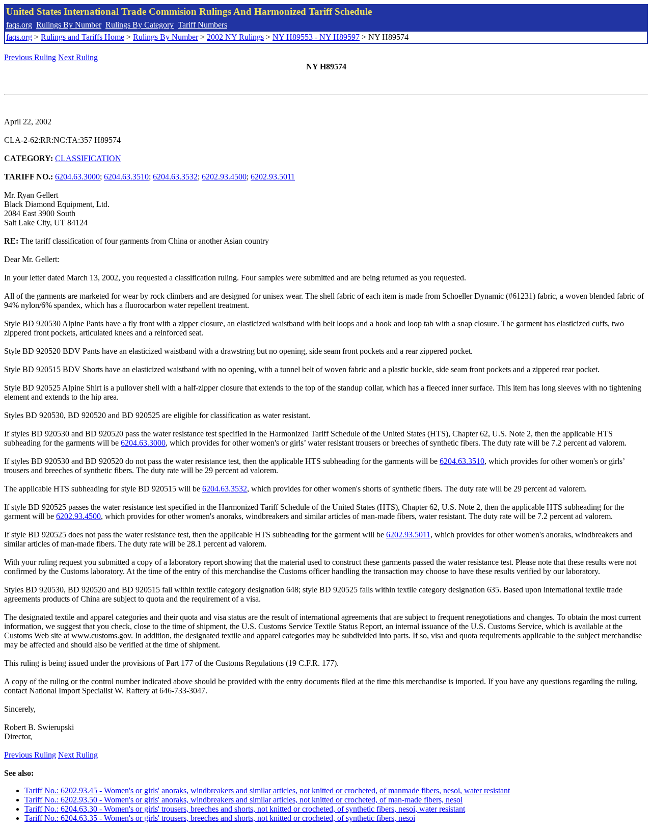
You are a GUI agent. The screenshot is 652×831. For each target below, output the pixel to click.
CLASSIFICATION (88, 158)
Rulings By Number (68, 24)
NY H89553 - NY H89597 (316, 37)
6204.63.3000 (77, 176)
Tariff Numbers (202, 24)
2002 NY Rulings (235, 37)
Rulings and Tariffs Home (82, 37)
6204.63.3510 (126, 176)
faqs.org (19, 24)
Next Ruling (78, 57)
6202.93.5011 (273, 176)
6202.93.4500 (224, 176)
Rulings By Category (139, 24)
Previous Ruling (30, 57)
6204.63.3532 (175, 176)
